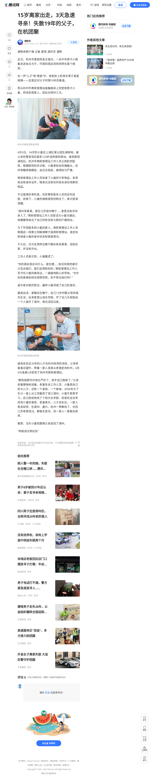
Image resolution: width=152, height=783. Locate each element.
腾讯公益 (38, 765)
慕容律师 (22, 548)
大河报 (21, 524)
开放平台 (62, 761)
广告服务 (71, 761)
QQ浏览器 (48, 765)
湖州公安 (22, 596)
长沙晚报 (22, 643)
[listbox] (49, 561)
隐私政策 (53, 761)
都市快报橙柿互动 (26, 476)
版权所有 (52, 773)
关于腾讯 (21, 761)
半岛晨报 (22, 667)
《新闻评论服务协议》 (57, 677)
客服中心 (66, 765)
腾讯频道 (57, 765)
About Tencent (33, 761)
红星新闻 (22, 500)
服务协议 (44, 761)
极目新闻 (22, 572)
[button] (126, 26)
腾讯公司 (45, 773)
